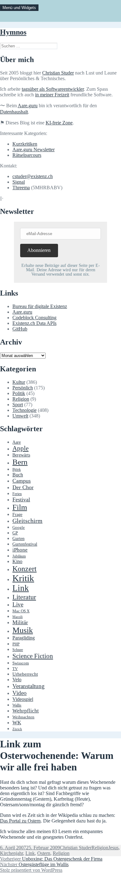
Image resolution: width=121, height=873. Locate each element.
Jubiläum (19, 556)
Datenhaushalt (14, 111)
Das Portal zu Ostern (20, 820)
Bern (20, 462)
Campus (21, 481)
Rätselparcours (26, 155)
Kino (17, 561)
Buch (17, 474)
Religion (20, 399)
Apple (20, 448)
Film (19, 507)
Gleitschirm (27, 520)
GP (15, 532)
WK (16, 723)
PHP (16, 644)
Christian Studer (58, 72)
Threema (21, 187)
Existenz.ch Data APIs (34, 323)
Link (20, 588)
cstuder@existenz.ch (32, 176)
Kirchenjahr (11, 853)
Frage (17, 514)
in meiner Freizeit (52, 94)
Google (18, 527)
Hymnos (13, 32)
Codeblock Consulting (34, 317)
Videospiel (22, 699)
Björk (16, 469)
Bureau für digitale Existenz (39, 306)
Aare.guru (28, 105)
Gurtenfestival (24, 544)
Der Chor (23, 487)
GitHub (19, 328)
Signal (18, 182)
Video (19, 693)
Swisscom (20, 663)
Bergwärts (21, 454)
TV (15, 669)
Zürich (17, 729)
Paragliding (23, 638)
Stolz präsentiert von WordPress (31, 870)
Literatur (24, 597)
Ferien (17, 494)
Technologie (24, 410)
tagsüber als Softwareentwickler (53, 89)
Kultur (18, 382)
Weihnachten (23, 717)
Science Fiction (32, 656)
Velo (16, 679)
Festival (21, 499)
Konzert (24, 569)
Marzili (17, 617)
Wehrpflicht (25, 711)
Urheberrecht (25, 674)
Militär (20, 622)
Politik (18, 393)
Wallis (16, 705)
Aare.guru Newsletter (33, 149)
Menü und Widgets (19, 7)
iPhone (20, 550)
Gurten (18, 538)
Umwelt (20, 415)
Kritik (23, 578)
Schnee (17, 650)
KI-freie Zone (59, 122)
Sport (17, 404)
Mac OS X (20, 611)
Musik (22, 630)
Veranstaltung (28, 686)
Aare (16, 442)
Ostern (43, 853)
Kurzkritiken (24, 144)
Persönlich (22, 387)
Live (17, 604)
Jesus (113, 847)
